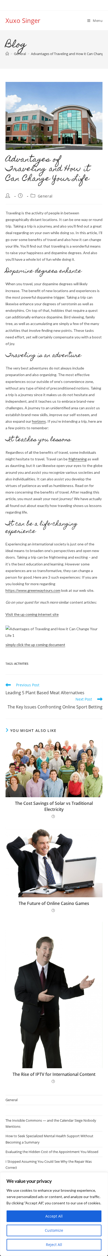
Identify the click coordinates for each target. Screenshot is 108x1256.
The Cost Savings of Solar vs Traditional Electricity (54, 806)
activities (21, 664)
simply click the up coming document (35, 644)
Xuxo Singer (23, 20)
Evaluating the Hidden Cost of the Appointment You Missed (52, 1151)
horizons (39, 421)
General (45, 196)
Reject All (54, 1244)
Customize (54, 1230)
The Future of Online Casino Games (54, 903)
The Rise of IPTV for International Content (54, 1074)
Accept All (54, 1216)
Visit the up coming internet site (32, 614)
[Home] (7, 53)
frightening (77, 459)
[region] (54, 1214)
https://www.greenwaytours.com (33, 590)
